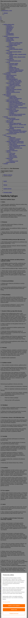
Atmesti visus (14, 609)
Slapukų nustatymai (14, 613)
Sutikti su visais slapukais (14, 605)
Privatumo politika (6, 601)
